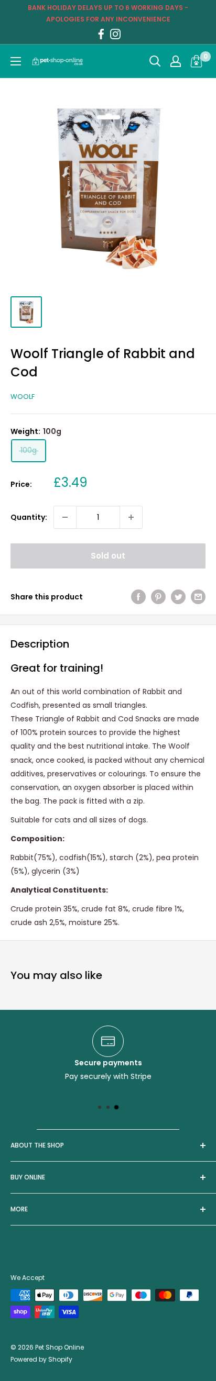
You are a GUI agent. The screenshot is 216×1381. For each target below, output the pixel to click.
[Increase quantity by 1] (131, 517)
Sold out (108, 555)
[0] (196, 61)
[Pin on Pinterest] (158, 596)
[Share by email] (198, 596)
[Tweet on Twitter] (178, 596)
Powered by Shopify (41, 1359)
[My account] (175, 61)
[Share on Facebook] (138, 596)
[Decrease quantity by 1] (65, 517)
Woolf (22, 397)
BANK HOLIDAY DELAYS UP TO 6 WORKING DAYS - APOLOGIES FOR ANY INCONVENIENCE (108, 13)
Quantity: (28, 517)
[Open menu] (15, 61)
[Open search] (155, 61)
